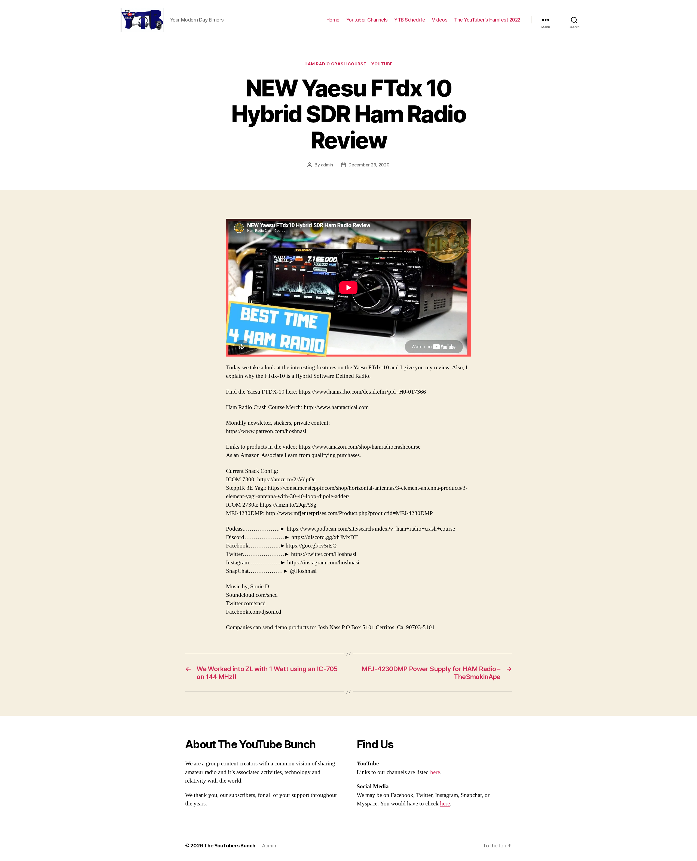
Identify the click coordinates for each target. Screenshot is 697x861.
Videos (439, 20)
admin (327, 165)
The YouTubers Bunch (229, 845)
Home (333, 20)
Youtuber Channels (367, 20)
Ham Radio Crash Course (335, 64)
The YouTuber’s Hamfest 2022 (487, 20)
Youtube (382, 64)
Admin (269, 845)
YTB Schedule (409, 20)
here (435, 772)
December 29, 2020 (368, 165)
